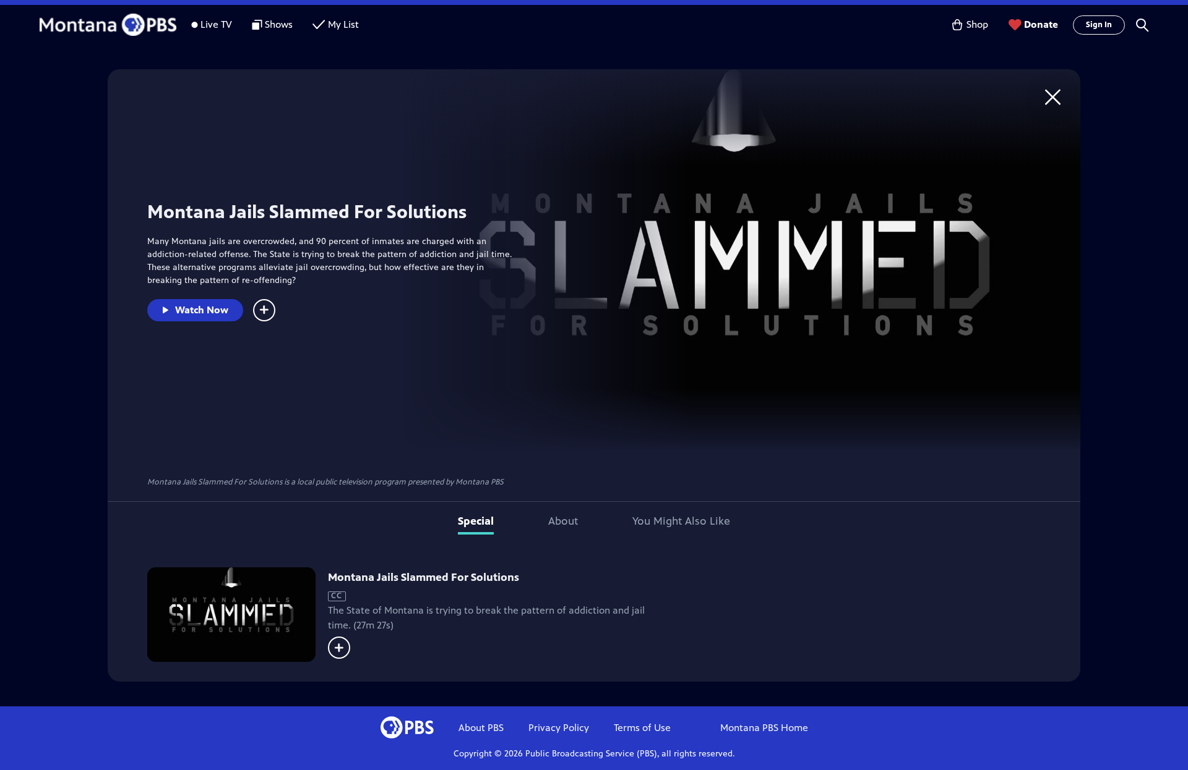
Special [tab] (476, 521)
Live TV (216, 24)
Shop (977, 24)
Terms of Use (642, 728)
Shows (279, 24)
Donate (1041, 24)
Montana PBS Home (764, 728)
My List (343, 24)
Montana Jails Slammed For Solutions (423, 577)
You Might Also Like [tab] (681, 521)
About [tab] (563, 521)
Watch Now (201, 310)
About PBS (481, 728)
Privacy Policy (558, 728)
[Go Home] (1053, 96)
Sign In (1099, 25)
